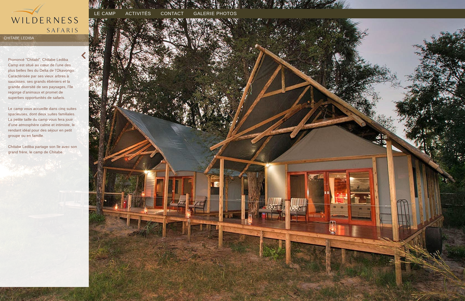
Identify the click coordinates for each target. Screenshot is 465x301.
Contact (172, 13)
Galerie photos (215, 13)
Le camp (105, 13)
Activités (138, 13)
